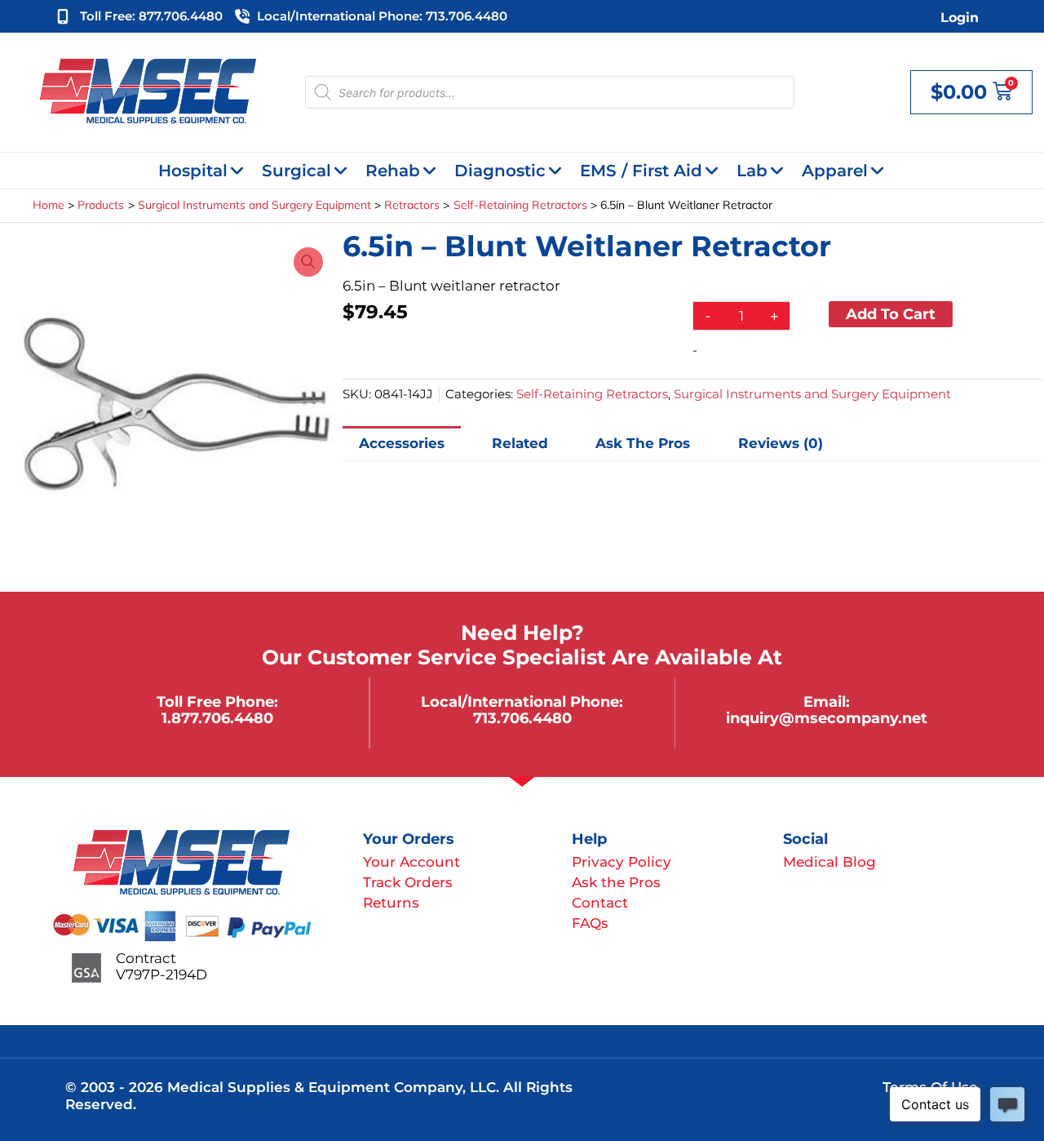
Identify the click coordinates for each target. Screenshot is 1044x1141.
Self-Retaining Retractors (592, 394)
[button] (308, 262)
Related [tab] (520, 443)
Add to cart (891, 313)
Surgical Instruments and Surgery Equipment (812, 394)
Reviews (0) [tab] (780, 443)
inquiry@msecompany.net (826, 717)
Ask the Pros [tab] (642, 443)
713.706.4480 (522, 717)
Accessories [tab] (402, 443)
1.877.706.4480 (217, 717)
